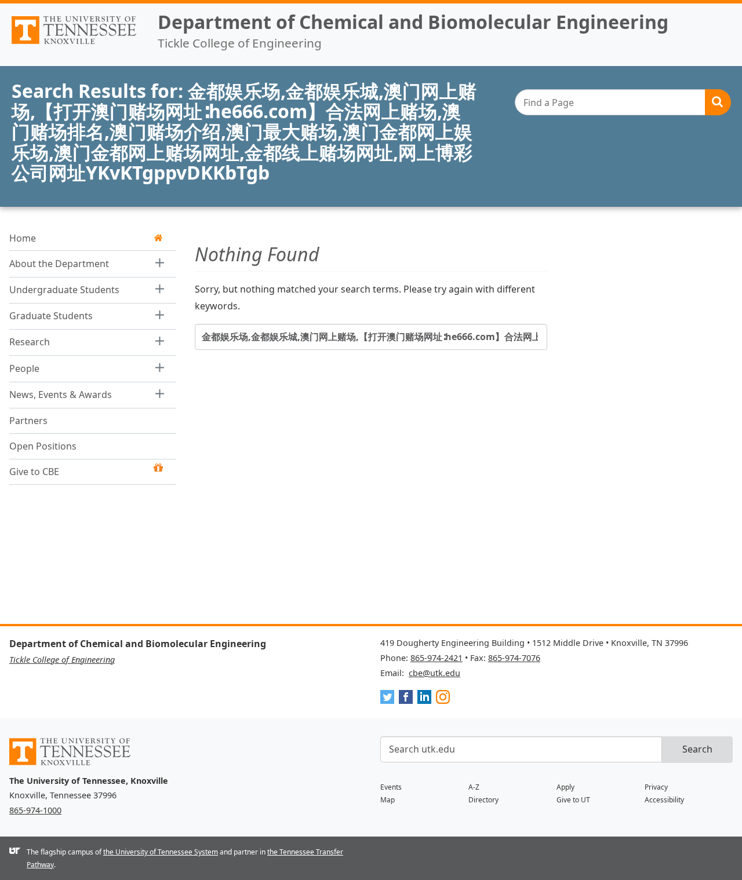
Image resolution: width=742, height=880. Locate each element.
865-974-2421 (436, 657)
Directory (483, 800)
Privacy (656, 787)
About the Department (59, 263)
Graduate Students (51, 315)
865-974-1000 (35, 810)
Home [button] (22, 237)
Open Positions (43, 445)
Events (391, 787)
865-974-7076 (514, 657)
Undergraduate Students (64, 289)
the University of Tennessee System (160, 852)
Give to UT (573, 800)
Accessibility (664, 800)
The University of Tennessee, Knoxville (74, 44)
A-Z (473, 787)
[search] (622, 102)
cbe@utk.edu (434, 672)
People (24, 368)
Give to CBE (34, 471)
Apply (565, 787)
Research (29, 341)
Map (387, 800)
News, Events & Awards (60, 394)
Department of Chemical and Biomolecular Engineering (413, 21)
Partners (28, 420)
